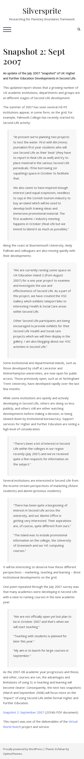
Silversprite (42, 10)
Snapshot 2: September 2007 (23, 712)
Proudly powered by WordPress (23, 749)
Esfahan (60, 749)
